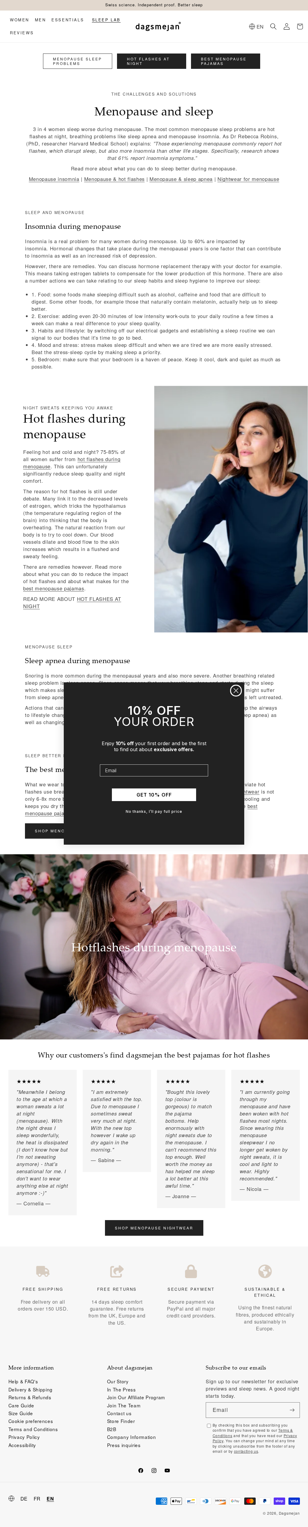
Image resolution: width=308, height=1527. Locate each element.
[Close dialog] (236, 690)
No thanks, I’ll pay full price (154, 811)
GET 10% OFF (154, 795)
